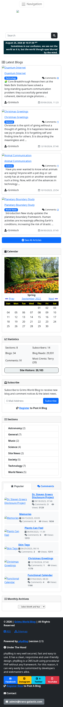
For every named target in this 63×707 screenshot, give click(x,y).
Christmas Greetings (40, 558)
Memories (25, 514)
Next (51, 298)
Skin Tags (24, 544)
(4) (14, 447)
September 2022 (31, 298)
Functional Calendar (40, 575)
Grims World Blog (25, 621)
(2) (16, 428)
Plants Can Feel (34, 528)
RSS (8, 631)
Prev (11, 298)
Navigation (34, 4)
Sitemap (22, 631)
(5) (14, 459)
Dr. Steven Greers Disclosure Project (43, 496)
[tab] (17, 486)
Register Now (15, 686)
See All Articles (32, 240)
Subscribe (51, 401)
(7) (14, 434)
